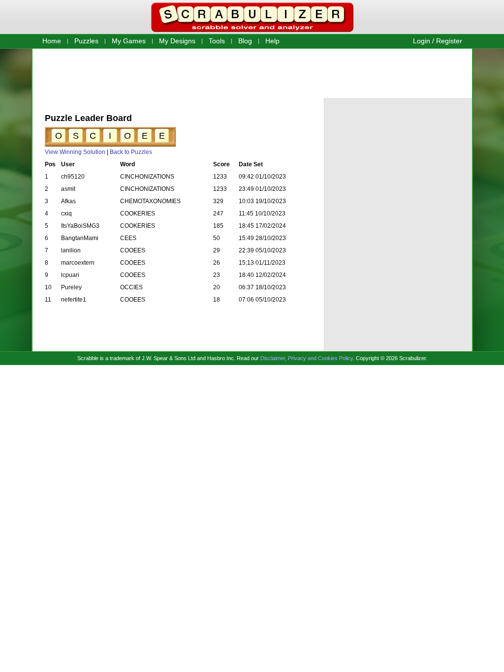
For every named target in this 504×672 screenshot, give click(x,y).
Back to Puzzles (131, 152)
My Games (129, 41)
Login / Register (437, 41)
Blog (245, 41)
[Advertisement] (252, 73)
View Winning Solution (75, 152)
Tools (217, 41)
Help (272, 41)
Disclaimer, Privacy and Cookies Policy (306, 358)
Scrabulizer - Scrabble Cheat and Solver (252, 17)
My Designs (177, 41)
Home (51, 41)
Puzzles (86, 41)
